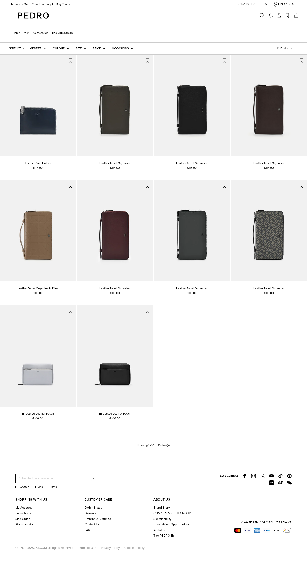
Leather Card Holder (38, 163)
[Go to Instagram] (253, 476)
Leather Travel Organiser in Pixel (38, 288)
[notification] (270, 15)
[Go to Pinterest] (289, 476)
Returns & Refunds (98, 519)
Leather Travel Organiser (114, 163)
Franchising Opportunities (172, 524)
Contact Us (92, 524)
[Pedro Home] (33, 15)
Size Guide (22, 519)
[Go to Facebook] (244, 476)
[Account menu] (279, 15)
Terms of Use (87, 548)
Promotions (23, 513)
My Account (23, 508)
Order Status (93, 508)
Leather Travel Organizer (191, 288)
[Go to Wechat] (289, 482)
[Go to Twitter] (262, 476)
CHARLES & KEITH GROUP (172, 513)
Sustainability (162, 519)
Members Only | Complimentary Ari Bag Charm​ (40, 4)
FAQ (87, 530)
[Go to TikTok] (280, 476)
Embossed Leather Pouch (38, 414)
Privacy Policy (110, 548)
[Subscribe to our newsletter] (93, 478)
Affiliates (159, 530)
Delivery (90, 513)
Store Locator (24, 524)
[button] (242, 4)
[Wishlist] (287, 15)
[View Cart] (296, 15)
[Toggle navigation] (11, 15)
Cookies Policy (134, 548)
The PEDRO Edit (165, 536)
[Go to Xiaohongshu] (271, 482)
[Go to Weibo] (280, 482)
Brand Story (162, 508)
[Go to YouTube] (271, 476)
